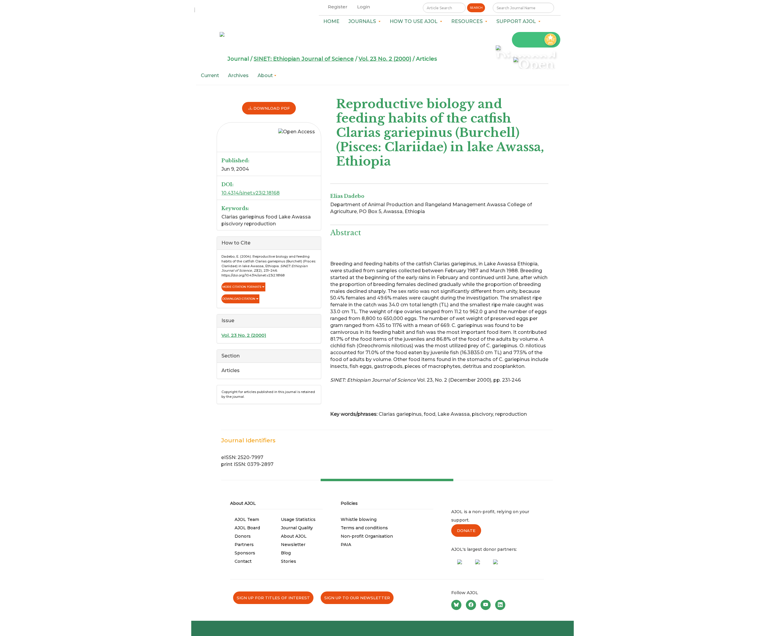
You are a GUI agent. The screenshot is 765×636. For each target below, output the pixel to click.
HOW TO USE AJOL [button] (415, 21)
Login (363, 7)
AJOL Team (247, 519)
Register (338, 7)
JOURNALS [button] (363, 21)
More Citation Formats (242, 287)
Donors (243, 536)
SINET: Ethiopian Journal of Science (304, 59)
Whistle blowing (359, 519)
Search (476, 8)
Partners (244, 544)
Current (210, 75)
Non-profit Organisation (367, 536)
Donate (466, 530)
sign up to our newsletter (357, 597)
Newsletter (293, 544)
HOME (331, 21)
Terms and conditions (364, 527)
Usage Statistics (298, 519)
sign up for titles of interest (273, 597)
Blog (286, 553)
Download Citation (239, 299)
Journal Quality (297, 527)
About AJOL (294, 536)
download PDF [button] (271, 108)
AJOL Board (247, 527)
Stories (288, 561)
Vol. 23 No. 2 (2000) (385, 59)
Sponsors (245, 553)
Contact (243, 561)
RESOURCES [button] (468, 21)
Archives (238, 75)
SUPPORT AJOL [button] (517, 21)
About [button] (266, 75)
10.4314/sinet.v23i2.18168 (250, 193)
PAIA (346, 544)
